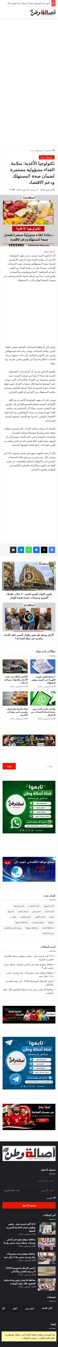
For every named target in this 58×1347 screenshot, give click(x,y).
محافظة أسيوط (21, 922)
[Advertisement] (29, 50)
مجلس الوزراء (38, 922)
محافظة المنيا (48, 928)
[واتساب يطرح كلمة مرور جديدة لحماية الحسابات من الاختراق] (42, 698)
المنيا (51, 917)
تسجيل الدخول (29, 1205)
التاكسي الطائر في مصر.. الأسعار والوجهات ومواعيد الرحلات (16, 679)
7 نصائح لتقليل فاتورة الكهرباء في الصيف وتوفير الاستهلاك (43, 679)
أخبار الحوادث (34, 906)
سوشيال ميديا (37, 150)
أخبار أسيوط (49, 906)
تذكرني (50, 1198)
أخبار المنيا (49, 911)
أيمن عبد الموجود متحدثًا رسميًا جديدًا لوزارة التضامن (26, 3)
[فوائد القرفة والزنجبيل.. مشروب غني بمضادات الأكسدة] (15, 698)
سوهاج (51, 922)
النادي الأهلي (40, 917)
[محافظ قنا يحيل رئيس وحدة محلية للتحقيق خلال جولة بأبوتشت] (47, 1284)
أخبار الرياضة (19, 906)
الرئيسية (49, 150)
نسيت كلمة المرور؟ (12, 1190)
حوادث (13, 917)
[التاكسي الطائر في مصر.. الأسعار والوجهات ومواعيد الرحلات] (15, 666)
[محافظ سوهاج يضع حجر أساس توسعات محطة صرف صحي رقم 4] (47, 1244)
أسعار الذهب (23, 911)
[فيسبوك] (52, 550)
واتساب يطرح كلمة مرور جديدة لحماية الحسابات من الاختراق (43, 711)
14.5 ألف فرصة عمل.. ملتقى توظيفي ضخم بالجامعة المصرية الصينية (20, 1227)
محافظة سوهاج (32, 928)
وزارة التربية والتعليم (13, 928)
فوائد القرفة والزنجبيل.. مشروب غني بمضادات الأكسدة (17, 711)
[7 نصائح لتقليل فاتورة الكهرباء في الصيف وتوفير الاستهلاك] (42, 666)
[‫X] (44, 550)
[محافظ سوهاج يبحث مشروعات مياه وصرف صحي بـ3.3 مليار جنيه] (47, 1258)
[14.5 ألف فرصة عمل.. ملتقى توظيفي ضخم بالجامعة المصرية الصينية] (47, 1228)
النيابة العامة (25, 917)
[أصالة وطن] (43, 12)
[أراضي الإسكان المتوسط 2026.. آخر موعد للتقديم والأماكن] (47, 1271)
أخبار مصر (37, 911)
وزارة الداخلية (48, 933)
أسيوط (10, 911)
